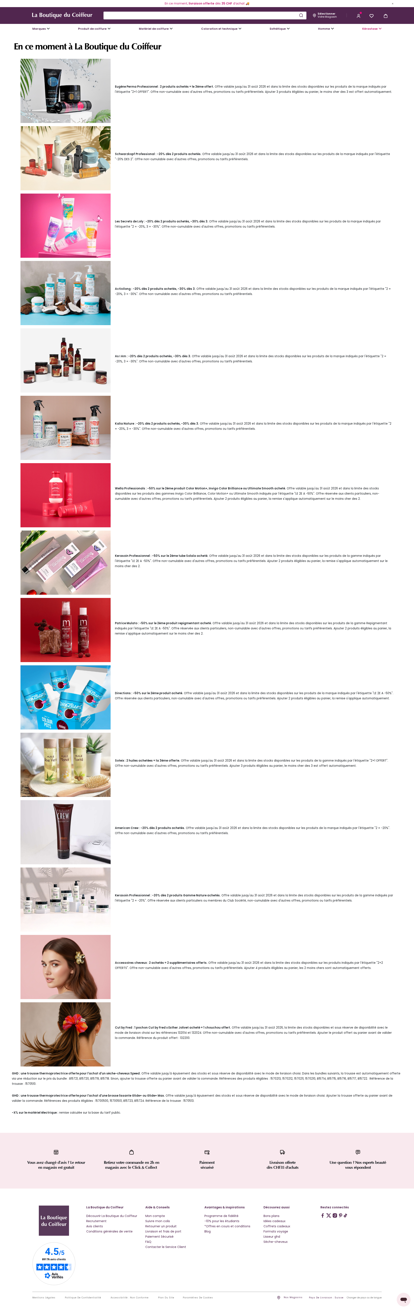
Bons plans (271, 1216)
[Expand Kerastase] (380, 28)
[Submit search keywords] (301, 15)
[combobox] (205, 15)
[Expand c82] (288, 28)
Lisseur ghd (271, 1236)
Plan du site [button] (166, 1297)
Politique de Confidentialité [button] (83, 1297)
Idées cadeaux (274, 1221)
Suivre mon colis (157, 1221)
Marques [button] (39, 29)
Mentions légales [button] (43, 1297)
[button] (358, 15)
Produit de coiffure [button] (92, 29)
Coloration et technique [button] (219, 29)
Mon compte (155, 1216)
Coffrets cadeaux (276, 1226)
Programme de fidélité (221, 1216)
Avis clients (94, 1226)
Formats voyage (275, 1231)
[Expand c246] (332, 28)
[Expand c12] (240, 28)
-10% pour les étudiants (221, 1221)
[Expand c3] (109, 28)
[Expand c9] (171, 28)
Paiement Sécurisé (159, 1236)
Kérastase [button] (370, 29)
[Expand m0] (48, 28)
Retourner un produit (161, 1226)
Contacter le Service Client (165, 1247)
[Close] (393, 3)
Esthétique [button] (278, 29)
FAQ (148, 1242)
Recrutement (96, 1221)
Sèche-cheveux (275, 1242)
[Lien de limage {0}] (65, 90)
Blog (207, 1231)
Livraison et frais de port (163, 1231)
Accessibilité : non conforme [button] (130, 1297)
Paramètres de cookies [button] (198, 1297)
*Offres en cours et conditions (227, 1226)
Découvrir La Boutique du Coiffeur (111, 1216)
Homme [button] (324, 29)
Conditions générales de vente (109, 1231)
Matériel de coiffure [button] (154, 29)
